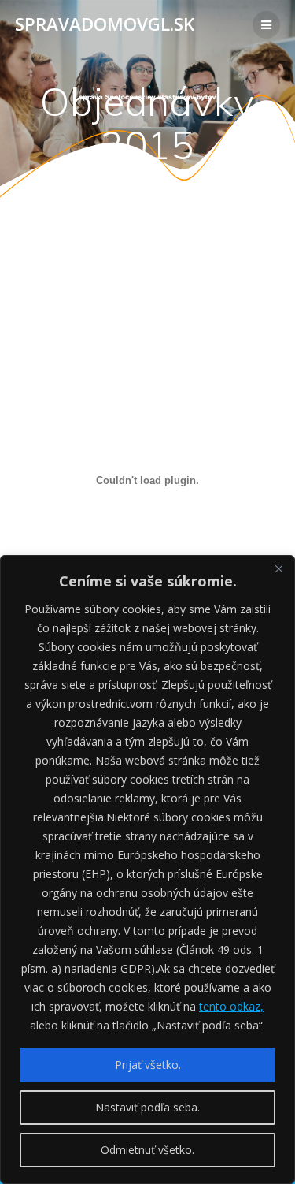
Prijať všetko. (148, 1064)
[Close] (278, 568)
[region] (147, 869)
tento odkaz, (231, 1006)
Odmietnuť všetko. (147, 1149)
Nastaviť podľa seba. (147, 1107)
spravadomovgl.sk (104, 24)
